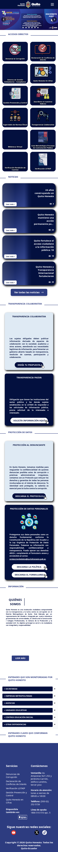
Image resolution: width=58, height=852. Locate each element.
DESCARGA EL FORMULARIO (29, 574)
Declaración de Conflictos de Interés (16, 783)
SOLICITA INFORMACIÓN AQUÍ (29, 420)
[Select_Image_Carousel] (20, 27)
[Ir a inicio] (29, 4)
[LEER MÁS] (29, 641)
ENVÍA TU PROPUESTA (29, 365)
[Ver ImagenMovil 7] (29, 19)
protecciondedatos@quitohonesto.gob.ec (28, 559)
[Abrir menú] (52, 4)
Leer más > (10, 204)
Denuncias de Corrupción (13, 775)
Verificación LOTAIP (15, 788)
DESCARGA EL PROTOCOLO (29, 496)
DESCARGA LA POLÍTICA (29, 566)
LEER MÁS (20, 658)
